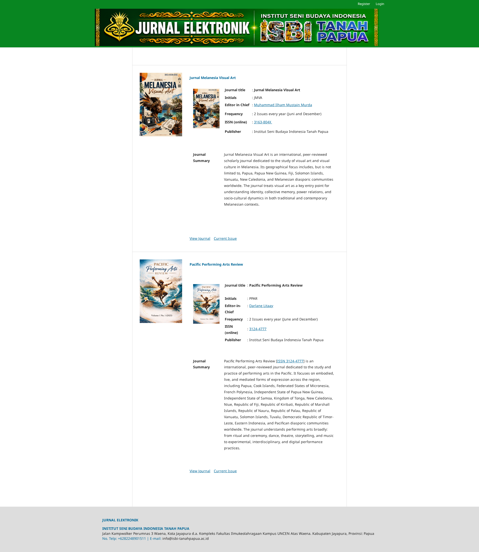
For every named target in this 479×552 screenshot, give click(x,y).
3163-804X (263, 122)
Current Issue (225, 238)
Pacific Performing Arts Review (216, 264)
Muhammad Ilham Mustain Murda (283, 104)
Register (364, 3)
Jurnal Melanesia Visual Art (213, 77)
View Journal (200, 238)
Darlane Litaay (261, 305)
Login (380, 3)
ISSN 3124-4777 (290, 361)
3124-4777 (257, 328)
